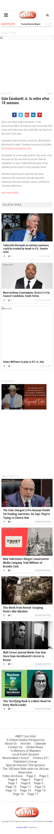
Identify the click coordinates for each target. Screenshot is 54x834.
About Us (11, 743)
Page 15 (40, 790)
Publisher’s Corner (26, 761)
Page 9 (38, 783)
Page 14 (25, 790)
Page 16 (18, 794)
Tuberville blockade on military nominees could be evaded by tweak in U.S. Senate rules (26, 248)
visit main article (10, 192)
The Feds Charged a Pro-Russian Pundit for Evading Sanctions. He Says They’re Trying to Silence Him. (26, 514)
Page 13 (11, 790)
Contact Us (15, 747)
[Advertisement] (27, 441)
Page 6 (38, 779)
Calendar (40, 743)
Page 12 (40, 787)
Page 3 (43, 776)
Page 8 (25, 783)
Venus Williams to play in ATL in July (23, 361)
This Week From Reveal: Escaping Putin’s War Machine (23, 609)
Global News (34, 747)
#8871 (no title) (25, 736)
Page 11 (25, 787)
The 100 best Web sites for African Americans (26, 770)
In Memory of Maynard (25, 751)
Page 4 (12, 779)
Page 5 (25, 779)
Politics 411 (41, 758)
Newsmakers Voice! (15, 758)
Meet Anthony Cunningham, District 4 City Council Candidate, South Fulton (26, 294)
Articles (26, 743)
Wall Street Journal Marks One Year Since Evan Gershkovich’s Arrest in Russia (24, 656)
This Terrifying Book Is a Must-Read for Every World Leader (27, 703)
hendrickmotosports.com (17, 148)
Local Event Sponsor (25, 754)
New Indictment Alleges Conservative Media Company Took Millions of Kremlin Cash (26, 562)
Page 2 (31, 776)
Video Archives (13, 776)
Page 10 (11, 787)
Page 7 (12, 783)
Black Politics (43, 300)
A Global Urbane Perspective (25, 740)
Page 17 (32, 794)
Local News (8, 33)
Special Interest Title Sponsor (25, 765)
